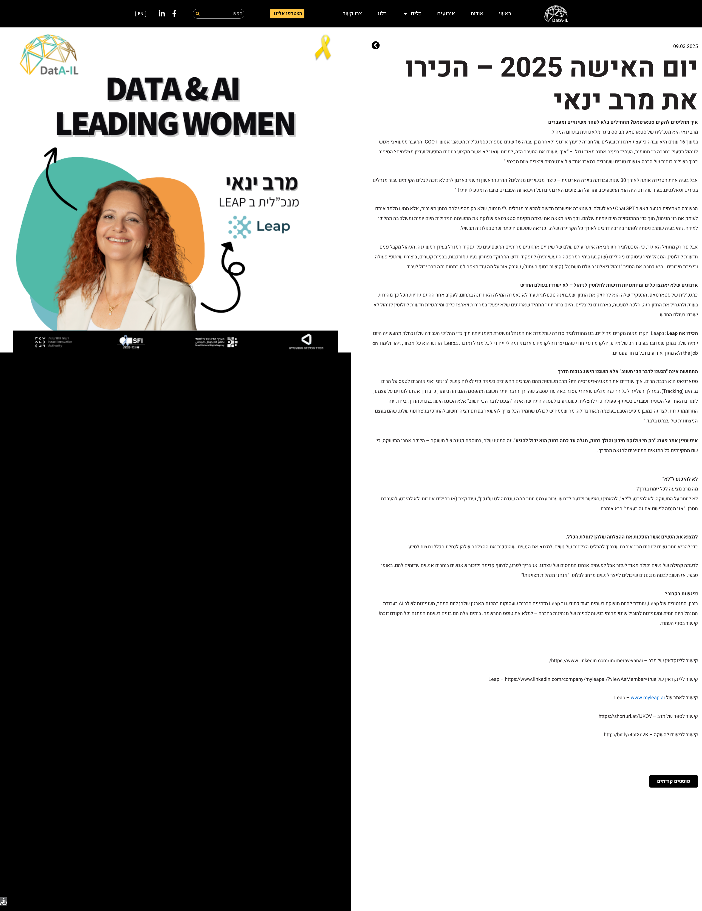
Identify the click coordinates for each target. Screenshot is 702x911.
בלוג (382, 14)
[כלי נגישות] (3, 901)
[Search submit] (197, 14)
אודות (477, 14)
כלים (416, 14)
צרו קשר (352, 14)
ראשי (505, 14)
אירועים (446, 14)
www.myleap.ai (648, 697)
